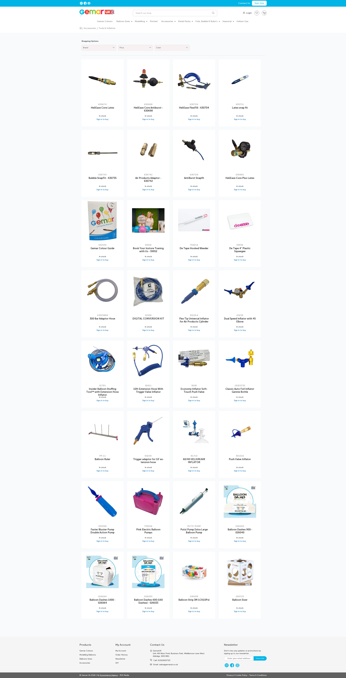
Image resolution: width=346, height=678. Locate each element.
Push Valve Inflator (240, 459)
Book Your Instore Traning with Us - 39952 (148, 250)
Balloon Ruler (102, 459)
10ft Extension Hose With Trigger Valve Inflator (148, 390)
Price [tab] (121, 48)
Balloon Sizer (239, 599)
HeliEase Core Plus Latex (239, 178)
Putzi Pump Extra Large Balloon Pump (194, 531)
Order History (121, 655)
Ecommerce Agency (109, 675)
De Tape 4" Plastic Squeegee (239, 250)
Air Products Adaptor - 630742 (148, 180)
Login (249, 13)
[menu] (173, 21)
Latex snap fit (240, 107)
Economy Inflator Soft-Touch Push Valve (194, 390)
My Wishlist (256, 13)
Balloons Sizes (85, 659)
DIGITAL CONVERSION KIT (148, 318)
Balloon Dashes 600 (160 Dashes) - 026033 (148, 601)
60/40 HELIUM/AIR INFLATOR (194, 461)
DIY (117, 663)
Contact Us (244, 3)
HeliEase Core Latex (102, 107)
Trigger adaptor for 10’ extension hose (148, 461)
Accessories (90, 28)
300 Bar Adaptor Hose (102, 318)
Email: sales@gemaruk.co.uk (165, 664)
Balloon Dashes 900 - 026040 (240, 531)
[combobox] (175, 13)
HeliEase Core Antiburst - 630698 (148, 109)
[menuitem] (104, 21)
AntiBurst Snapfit (194, 178)
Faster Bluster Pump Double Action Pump (102, 531)
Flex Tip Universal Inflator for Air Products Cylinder (194, 320)
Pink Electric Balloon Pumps (148, 531)
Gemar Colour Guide (102, 248)
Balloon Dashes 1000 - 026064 (102, 601)
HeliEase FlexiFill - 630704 (194, 107)
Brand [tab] (85, 48)
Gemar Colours (86, 651)
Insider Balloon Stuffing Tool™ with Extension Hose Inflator (102, 391)
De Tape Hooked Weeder (194, 248)
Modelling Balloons (87, 655)
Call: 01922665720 (161, 660)
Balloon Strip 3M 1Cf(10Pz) (194, 599)
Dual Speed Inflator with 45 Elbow (240, 320)
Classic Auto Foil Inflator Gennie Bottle (239, 390)
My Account (120, 651)
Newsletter (120, 659)
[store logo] (96, 13)
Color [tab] (158, 48)
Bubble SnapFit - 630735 (103, 178)
